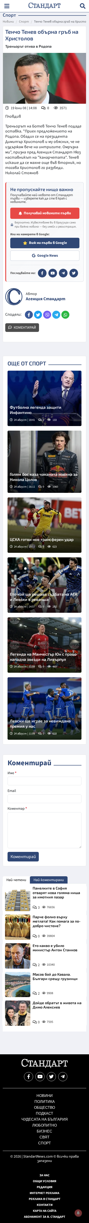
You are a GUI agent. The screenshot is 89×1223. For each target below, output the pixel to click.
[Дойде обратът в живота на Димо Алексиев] (17, 1013)
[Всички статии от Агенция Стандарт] (13, 296)
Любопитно (44, 1125)
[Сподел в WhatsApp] (65, 315)
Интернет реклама (44, 1193)
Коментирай (24, 327)
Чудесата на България (44, 1119)
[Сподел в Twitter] (38, 315)
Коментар (17, 808)
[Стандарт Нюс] (44, 1066)
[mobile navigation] (7, 6)
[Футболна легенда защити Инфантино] (44, 398)
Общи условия (44, 1181)
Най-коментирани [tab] (49, 879)
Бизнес (44, 1131)
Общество (44, 1107)
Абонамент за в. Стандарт (44, 1217)
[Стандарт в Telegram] (63, 273)
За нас (44, 1175)
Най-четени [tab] (16, 879)
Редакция (44, 1187)
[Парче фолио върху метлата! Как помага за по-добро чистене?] (17, 927)
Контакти (44, 1205)
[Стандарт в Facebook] (42, 273)
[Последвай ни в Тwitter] (51, 1076)
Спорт (24, 22)
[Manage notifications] (78, 1213)
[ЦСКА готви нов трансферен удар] (44, 525)
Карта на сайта (44, 1211)
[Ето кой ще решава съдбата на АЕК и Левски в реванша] (44, 585)
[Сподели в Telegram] (56, 315)
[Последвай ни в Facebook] (28, 1076)
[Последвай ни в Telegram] (62, 1076)
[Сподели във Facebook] (29, 315)
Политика (44, 1102)
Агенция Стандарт (45, 299)
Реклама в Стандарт (44, 1199)
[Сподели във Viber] (47, 315)
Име (12, 773)
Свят (44, 1137)
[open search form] (82, 6)
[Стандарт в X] (73, 273)
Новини (8, 22)
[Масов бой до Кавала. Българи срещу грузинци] (17, 984)
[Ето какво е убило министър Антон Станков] (17, 956)
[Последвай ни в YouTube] (39, 1076)
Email (12, 791)
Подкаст (44, 1113)
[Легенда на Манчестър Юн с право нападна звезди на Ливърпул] (44, 645)
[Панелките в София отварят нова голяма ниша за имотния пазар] (17, 898)
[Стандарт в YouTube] (52, 273)
